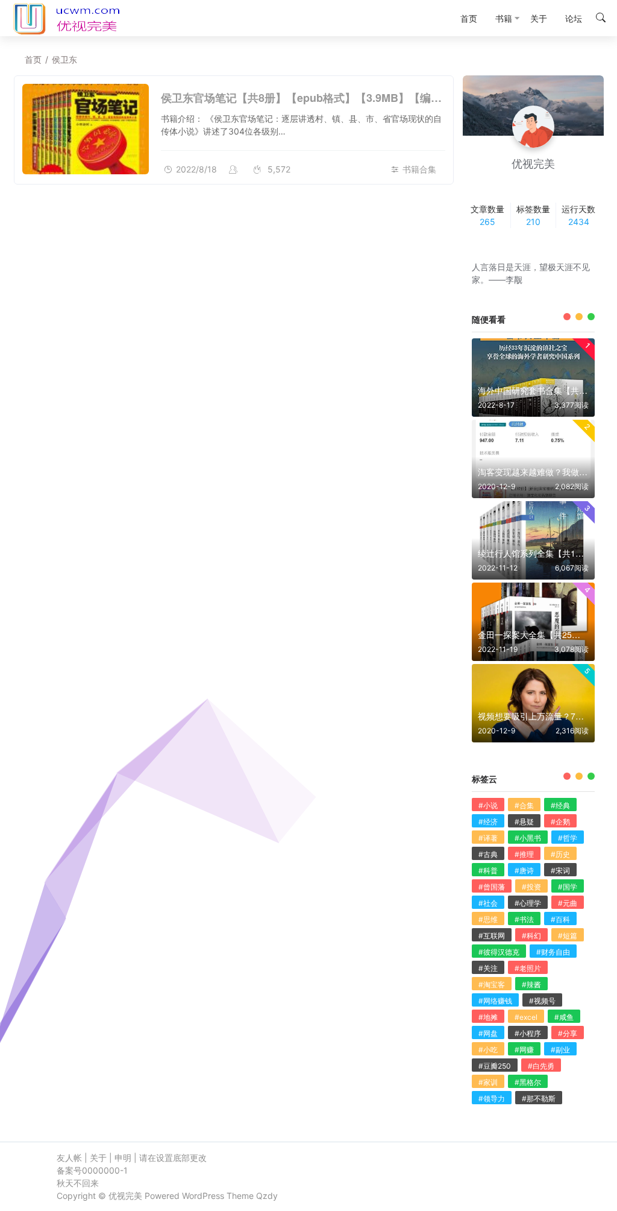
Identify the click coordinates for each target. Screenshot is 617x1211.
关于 (98, 1158)
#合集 (524, 805)
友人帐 (69, 1158)
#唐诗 (524, 870)
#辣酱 (531, 984)
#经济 (488, 821)
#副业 (560, 1049)
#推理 (524, 854)
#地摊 (488, 1017)
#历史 (560, 854)
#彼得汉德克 (498, 951)
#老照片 (528, 968)
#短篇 (567, 935)
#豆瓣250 (494, 1065)
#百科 (560, 919)
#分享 (567, 1033)
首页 (33, 59)
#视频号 (542, 1000)
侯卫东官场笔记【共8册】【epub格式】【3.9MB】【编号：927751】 (330, 98)
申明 (122, 1158)
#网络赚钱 (495, 1000)
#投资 (531, 886)
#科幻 (531, 935)
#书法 (524, 919)
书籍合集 (419, 169)
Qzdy (267, 1195)
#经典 (560, 805)
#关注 (488, 968)
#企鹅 (560, 821)
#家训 (488, 1082)
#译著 (488, 838)
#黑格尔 (528, 1082)
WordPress (203, 1195)
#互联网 (491, 935)
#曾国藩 (491, 886)
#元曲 (567, 903)
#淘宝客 (491, 984)
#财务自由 (553, 951)
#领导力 (491, 1098)
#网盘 (488, 1033)
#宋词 (560, 870)
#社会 (488, 903)
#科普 (488, 870)
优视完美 (125, 1195)
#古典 (488, 854)
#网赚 (524, 1049)
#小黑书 (528, 838)
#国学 (567, 886)
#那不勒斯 (539, 1098)
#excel (526, 1017)
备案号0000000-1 (92, 1170)
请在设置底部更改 (173, 1158)
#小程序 (528, 1033)
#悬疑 (524, 821)
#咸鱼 (564, 1017)
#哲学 (567, 838)
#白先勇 (541, 1065)
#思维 (488, 919)
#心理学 (528, 903)
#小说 (488, 805)
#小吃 (488, 1049)
